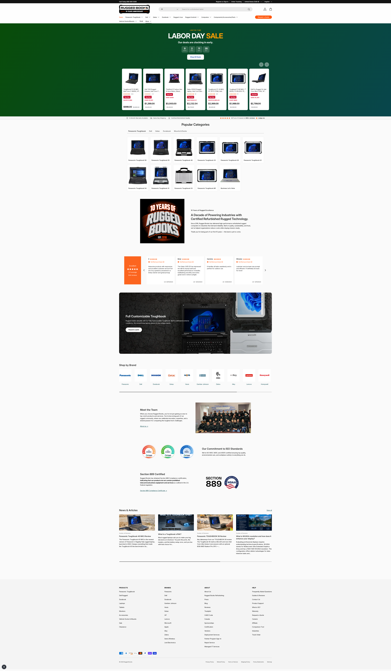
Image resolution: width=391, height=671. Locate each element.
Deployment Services (212, 635)
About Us (207, 592)
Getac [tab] (157, 131)
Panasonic (168, 592)
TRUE (141, 21)
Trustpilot (207, 611)
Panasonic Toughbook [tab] (137, 131)
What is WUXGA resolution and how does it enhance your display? (253, 537)
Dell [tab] (150, 131)
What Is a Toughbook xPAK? (169, 534)
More (147, 21)
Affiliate (254, 623)
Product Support (258, 603)
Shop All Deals (195, 57)
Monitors (122, 611)
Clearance (122, 627)
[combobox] (206, 9)
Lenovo (167, 619)
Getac (155, 17)
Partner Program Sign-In (212, 639)
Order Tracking (236, 1)
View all (269, 510)
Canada (207, 619)
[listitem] (132, 89)
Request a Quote (258, 615)
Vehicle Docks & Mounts (127, 619)
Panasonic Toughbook (132, 17)
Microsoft (167, 623)
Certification (208, 627)
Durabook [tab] (167, 131)
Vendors (207, 631)
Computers (205, 17)
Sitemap (269, 662)
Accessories (123, 615)
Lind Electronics (170, 643)
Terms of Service (233, 662)
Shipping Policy (245, 662)
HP (165, 615)
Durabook (165, 17)
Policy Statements (258, 662)
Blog (206, 603)
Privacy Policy (210, 662)
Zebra (166, 635)
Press (206, 599)
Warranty (255, 611)
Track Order (256, 635)
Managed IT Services (211, 647)
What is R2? (256, 607)
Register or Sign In (222, 1)
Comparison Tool (258, 627)
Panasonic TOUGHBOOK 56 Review (211, 536)
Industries (255, 631)
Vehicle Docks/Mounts (126, 21)
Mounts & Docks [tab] (180, 131)
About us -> (144, 426)
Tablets (121, 607)
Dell (146, 17)
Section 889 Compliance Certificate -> (153, 491)
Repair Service (209, 643)
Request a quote (134, 330)
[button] (4, 666)
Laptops (122, 603)
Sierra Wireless (169, 639)
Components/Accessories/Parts (224, 17)
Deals (121, 17)
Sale (120, 623)
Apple (166, 627)
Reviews (207, 607)
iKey (165, 631)
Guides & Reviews (258, 595)
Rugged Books (128, 662)
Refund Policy (221, 662)
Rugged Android (190, 17)
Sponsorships (209, 623)
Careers (255, 619)
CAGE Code (208, 615)
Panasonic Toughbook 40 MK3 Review (135, 536)
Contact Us (256, 599)
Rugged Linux (178, 17)
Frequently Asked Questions (262, 592)
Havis (166, 607)
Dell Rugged (123, 595)
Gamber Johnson (170, 603)
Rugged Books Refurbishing (214, 595)
